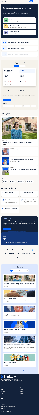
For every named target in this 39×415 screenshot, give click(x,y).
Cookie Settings (3, 404)
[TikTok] (10, 411)
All (11, 270)
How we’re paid (22, 387)
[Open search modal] (35, 1)
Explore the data (7, 229)
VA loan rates (26, 105)
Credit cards (3, 391)
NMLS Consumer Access (15, 379)
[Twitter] (3, 411)
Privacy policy (3, 402)
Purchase (15, 270)
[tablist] (19, 66)
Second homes (21, 181)
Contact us (21, 393)
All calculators (33, 188)
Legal (1, 400)
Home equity (26, 270)
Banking (2, 389)
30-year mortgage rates (8, 105)
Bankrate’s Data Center (4, 395)
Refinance (20, 270)
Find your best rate (7, 99)
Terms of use (3, 408)
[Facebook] (1, 411)
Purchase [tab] (16, 66)
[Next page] (26, 370)
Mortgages (2, 387)
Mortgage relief (30, 181)
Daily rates (34, 105)
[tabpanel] (19, 84)
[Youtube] (9, 411)
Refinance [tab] (22, 66)
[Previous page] (13, 370)
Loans (2, 393)
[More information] (36, 40)
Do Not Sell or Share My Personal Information (8, 406)
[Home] (4, 1)
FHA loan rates (18, 105)
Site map (21, 389)
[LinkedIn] (7, 411)
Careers (21, 391)
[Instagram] (5, 411)
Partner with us (22, 395)
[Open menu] (37, 1)
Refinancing (12, 181)
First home (5, 181)
